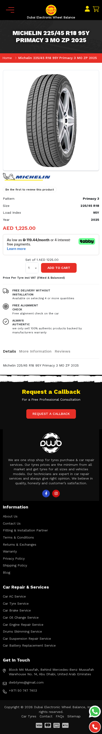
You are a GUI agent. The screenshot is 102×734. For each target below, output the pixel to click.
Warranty (10, 551)
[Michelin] (26, 176)
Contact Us (12, 523)
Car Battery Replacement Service (29, 645)
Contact (46, 716)
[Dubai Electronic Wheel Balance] (51, 10)
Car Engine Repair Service (23, 624)
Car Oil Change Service (21, 617)
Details (9, 351)
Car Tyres (28, 716)
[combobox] (32, 268)
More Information (35, 351)
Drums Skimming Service (22, 631)
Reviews (62, 351)
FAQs (60, 716)
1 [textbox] (28, 268)
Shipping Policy (15, 565)
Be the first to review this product (29, 189)
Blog (6, 572)
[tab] (9, 351)
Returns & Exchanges (19, 544)
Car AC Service (14, 596)
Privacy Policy (14, 558)
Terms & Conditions (18, 537)
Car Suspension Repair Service (27, 638)
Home (7, 58)
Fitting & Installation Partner (25, 530)
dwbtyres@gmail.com (26, 682)
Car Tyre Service (16, 603)
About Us (10, 516)
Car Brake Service (17, 610)
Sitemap (74, 716)
